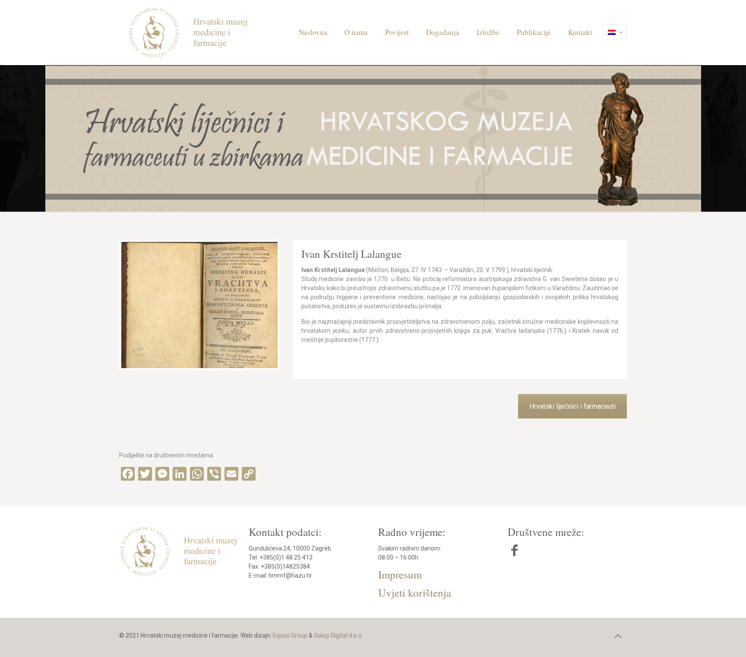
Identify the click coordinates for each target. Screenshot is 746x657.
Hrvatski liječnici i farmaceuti (572, 406)
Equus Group (290, 635)
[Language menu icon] (615, 32)
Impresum (400, 574)
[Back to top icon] (618, 636)
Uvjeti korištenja (414, 592)
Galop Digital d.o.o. (338, 635)
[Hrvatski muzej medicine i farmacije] (188, 32)
